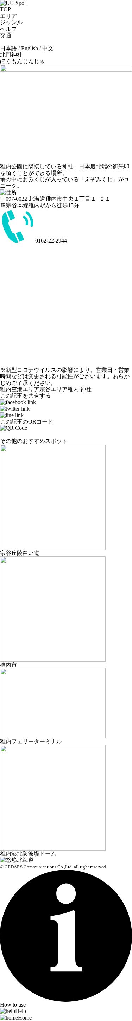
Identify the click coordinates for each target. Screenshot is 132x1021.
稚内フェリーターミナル (31, 741)
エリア (8, 16)
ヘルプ (8, 29)
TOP (5, 9)
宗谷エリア (53, 389)
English (29, 48)
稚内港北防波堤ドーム (28, 854)
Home (25, 1018)
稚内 (73, 389)
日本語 (8, 48)
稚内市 (8, 665)
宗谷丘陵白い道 (19, 553)
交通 (8, 35)
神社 (86, 389)
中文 (48, 48)
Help (20, 1011)
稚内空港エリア (19, 389)
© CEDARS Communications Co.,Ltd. (36, 867)
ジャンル (11, 22)
